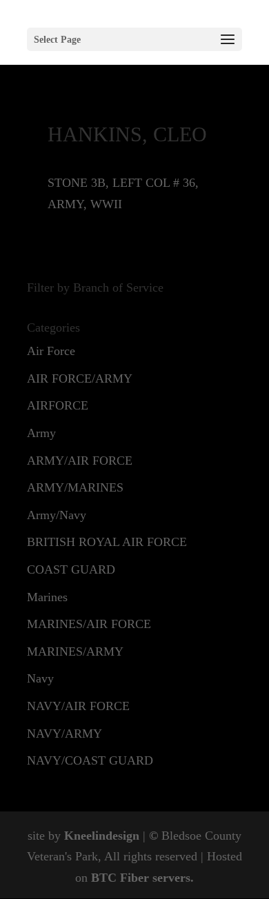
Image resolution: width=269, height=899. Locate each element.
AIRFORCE (57, 405)
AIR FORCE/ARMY (79, 378)
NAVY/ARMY (64, 733)
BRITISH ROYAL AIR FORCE (107, 542)
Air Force (51, 351)
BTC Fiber (120, 878)
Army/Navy (56, 515)
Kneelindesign (101, 835)
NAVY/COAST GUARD (90, 760)
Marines (47, 597)
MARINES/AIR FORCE (89, 624)
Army (41, 433)
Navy (40, 678)
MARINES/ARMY (75, 651)
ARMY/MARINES (75, 487)
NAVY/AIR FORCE (78, 706)
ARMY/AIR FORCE (79, 460)
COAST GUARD (71, 569)
